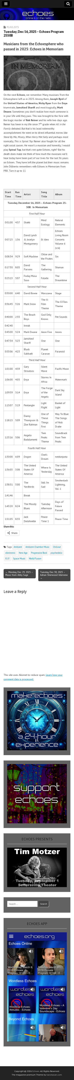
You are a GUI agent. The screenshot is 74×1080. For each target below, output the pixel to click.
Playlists (13, 27)
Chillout (57, 546)
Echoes (35, 1071)
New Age (23, 552)
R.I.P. (7, 558)
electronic (10, 552)
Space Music (19, 558)
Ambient (18, 546)
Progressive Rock (39, 552)
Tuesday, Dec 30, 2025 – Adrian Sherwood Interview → (54, 574)
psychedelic (56, 552)
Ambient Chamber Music (37, 546)
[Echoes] (37, 14)
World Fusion (35, 558)
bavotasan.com (54, 1074)
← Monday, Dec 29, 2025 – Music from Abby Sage (19, 573)
